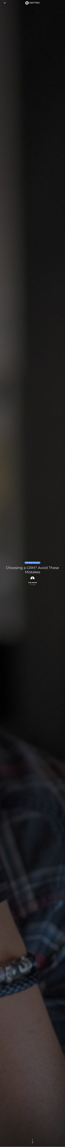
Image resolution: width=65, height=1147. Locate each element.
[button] (5, 3)
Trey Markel (32, 582)
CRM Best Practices (32, 563)
